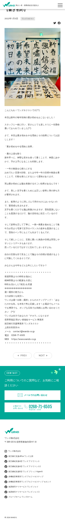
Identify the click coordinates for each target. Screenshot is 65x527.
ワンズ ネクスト (28, 19)
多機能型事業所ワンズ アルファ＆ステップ (25, 476)
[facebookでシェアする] (59, 23)
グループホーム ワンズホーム (20, 497)
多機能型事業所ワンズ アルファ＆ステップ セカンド (29, 482)
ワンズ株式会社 (14, 451)
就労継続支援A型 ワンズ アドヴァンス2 (24, 466)
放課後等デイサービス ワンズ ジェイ (23, 487)
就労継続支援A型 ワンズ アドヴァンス (24, 461)
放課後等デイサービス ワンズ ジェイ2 (23, 492)
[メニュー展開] (61, 4)
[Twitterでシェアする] (54, 23)
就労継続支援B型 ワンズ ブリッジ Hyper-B (25, 471)
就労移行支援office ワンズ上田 (20, 456)
